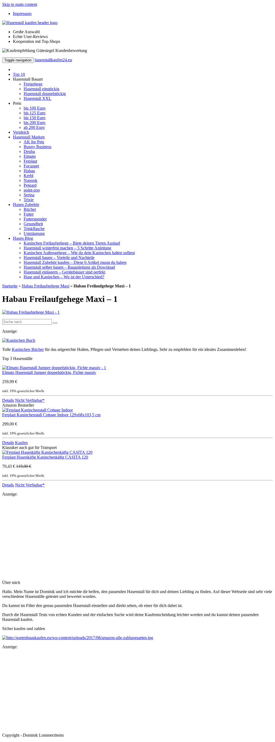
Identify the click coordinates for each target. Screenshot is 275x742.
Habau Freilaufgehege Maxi (45, 286)
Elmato (30, 156)
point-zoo (32, 190)
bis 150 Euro (34, 117)
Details (8, 400)
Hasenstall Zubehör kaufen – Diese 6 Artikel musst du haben (75, 262)
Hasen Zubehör (26, 204)
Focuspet (31, 166)
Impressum (22, 13)
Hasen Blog (23, 238)
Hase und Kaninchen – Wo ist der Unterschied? (64, 277)
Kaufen (21, 442)
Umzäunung (34, 233)
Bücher (30, 209)
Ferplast (30, 161)
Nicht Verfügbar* (30, 400)
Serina (29, 195)
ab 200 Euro (34, 127)
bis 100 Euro (34, 108)
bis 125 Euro (34, 113)
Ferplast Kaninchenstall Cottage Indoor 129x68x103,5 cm (51, 415)
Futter (29, 214)
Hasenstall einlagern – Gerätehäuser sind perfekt (64, 272)
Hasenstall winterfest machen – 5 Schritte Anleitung (67, 248)
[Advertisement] (137, 538)
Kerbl (28, 175)
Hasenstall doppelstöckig (45, 93)
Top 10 (19, 74)
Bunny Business (37, 146)
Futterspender (35, 219)
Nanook (30, 180)
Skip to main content (19, 4)
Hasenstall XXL (37, 98)
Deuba (29, 151)
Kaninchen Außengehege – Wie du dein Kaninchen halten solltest (79, 252)
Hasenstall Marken (29, 137)
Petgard (30, 185)
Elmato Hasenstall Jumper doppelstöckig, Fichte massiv (49, 372)
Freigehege (33, 84)
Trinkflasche (34, 228)
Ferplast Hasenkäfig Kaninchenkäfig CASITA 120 (45, 457)
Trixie (29, 199)
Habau (29, 170)
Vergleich (21, 132)
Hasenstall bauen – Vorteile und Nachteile (59, 257)
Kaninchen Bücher (28, 349)
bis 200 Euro (34, 122)
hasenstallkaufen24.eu (53, 60)
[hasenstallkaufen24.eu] (29, 22)
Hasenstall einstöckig (41, 89)
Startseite (9, 286)
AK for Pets (34, 142)
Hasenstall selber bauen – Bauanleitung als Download (69, 267)
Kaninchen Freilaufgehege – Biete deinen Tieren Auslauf (72, 243)
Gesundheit (33, 224)
